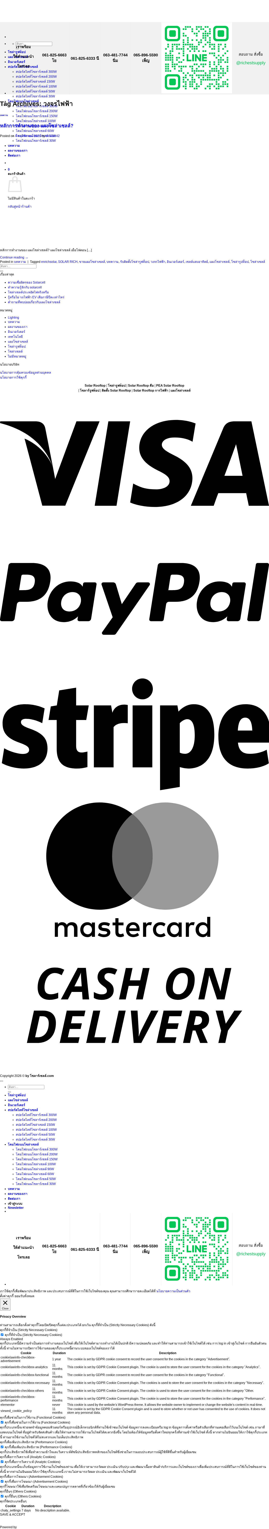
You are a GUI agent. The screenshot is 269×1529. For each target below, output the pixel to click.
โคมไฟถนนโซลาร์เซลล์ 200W (37, 111)
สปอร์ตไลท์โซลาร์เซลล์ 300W (36, 71)
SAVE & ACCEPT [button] (12, 1514)
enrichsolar (49, 261)
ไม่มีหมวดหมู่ (17, 356)
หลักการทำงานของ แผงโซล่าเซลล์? (36, 125)
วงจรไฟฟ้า (158, 261)
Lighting (13, 317)
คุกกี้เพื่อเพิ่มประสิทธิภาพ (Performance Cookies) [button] (33, 1442)
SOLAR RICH (68, 261)
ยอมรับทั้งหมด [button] (24, 1296)
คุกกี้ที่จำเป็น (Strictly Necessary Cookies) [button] (28, 1330)
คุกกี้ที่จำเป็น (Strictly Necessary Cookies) (33, 1335)
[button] (16, 1207)
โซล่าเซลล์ (257, 261)
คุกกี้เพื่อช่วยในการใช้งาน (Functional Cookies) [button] (32, 1417)
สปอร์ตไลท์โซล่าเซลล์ (23, 1110)
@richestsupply (250, 62)
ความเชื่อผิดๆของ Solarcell (26, 282)
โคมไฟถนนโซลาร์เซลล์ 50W (36, 1179)
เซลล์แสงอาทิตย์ (197, 261)
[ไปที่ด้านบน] (1, 1081)
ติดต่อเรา (14, 1198)
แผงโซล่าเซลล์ (220, 261)
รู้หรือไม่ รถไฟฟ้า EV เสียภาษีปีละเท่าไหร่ (36, 297)
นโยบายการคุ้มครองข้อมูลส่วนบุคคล (25, 372)
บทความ (4, 115)
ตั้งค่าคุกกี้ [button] (7, 1296)
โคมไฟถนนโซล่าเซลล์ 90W (35, 1169)
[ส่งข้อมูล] (1, 271)
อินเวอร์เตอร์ (16, 61)
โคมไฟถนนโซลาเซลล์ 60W (35, 130)
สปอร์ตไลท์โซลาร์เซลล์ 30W (35, 96)
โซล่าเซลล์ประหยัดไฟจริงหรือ (28, 292)
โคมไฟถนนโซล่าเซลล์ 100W (36, 121)
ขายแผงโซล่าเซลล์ (92, 261)
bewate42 (53, 136)
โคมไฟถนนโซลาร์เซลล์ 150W (37, 116)
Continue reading (14, 257)
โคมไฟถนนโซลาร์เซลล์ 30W (36, 1184)
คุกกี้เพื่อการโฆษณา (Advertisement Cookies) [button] (31, 1476)
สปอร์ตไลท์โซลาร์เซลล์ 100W (36, 86)
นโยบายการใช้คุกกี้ (13, 377)
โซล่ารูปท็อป (240, 261)
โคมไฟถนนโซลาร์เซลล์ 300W (37, 1149)
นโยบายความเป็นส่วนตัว (173, 1291)
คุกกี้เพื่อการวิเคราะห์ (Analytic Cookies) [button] (28, 1457)
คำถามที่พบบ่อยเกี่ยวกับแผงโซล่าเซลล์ (34, 302)
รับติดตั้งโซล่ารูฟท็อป (134, 261)
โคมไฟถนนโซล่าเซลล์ (23, 1144)
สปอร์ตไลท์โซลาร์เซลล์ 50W (35, 91)
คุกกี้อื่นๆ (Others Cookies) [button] (18, 1491)
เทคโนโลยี (15, 336)
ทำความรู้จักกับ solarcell (25, 287)
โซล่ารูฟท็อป (17, 52)
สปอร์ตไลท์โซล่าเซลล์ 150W (35, 81)
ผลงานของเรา (17, 326)
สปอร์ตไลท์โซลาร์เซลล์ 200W (36, 76)
